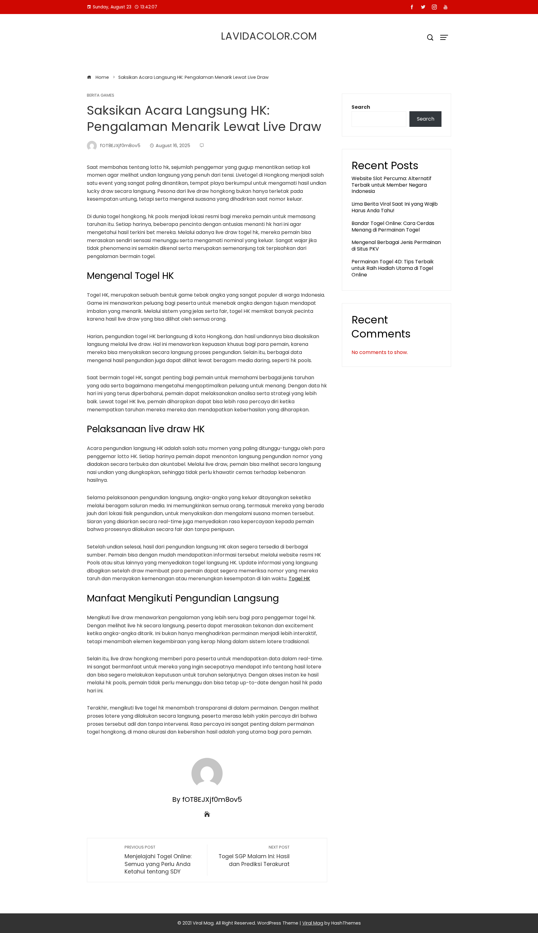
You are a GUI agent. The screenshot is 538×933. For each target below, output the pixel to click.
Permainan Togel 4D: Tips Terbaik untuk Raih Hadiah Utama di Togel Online (393, 268)
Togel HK (299, 578)
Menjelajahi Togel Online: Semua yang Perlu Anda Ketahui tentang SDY (158, 859)
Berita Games (100, 95)
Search (361, 107)
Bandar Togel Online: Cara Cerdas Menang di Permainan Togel (393, 226)
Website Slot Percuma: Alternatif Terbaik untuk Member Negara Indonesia (392, 185)
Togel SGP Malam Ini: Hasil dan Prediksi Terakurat (254, 856)
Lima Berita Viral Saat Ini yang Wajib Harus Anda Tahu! (395, 207)
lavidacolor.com (269, 36)
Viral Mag (312, 923)
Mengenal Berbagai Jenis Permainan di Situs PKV (396, 245)
